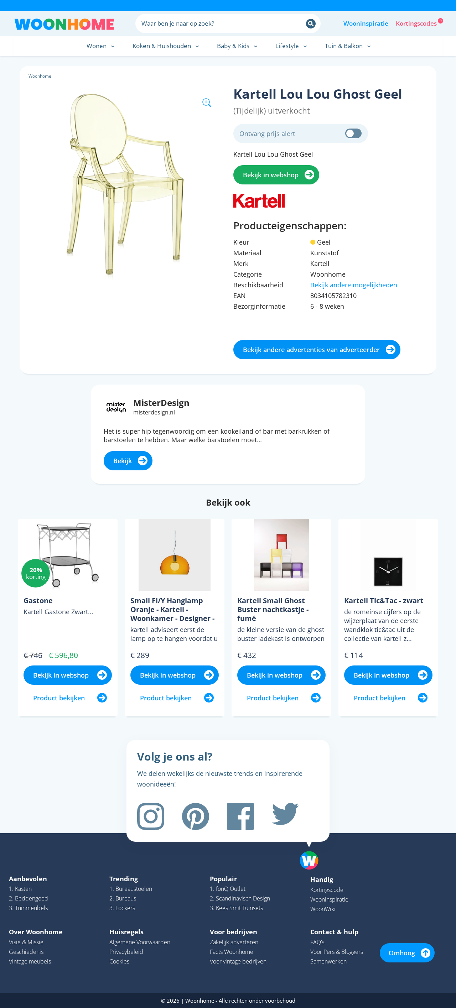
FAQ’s (317, 942)
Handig (321, 879)
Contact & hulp (334, 932)
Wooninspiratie (365, 23)
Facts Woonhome (231, 952)
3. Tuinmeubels (28, 908)
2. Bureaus (122, 898)
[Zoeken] (311, 23)
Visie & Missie (26, 942)
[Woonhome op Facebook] (240, 816)
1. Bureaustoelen (130, 889)
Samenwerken (328, 961)
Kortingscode (326, 890)
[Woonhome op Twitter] (285, 816)
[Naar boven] (312, 849)
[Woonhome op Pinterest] (195, 816)
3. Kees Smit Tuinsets (236, 908)
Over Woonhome (36, 932)
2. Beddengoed (28, 898)
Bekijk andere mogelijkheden (353, 285)
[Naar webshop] (259, 200)
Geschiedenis (26, 952)
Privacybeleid (126, 952)
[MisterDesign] (116, 406)
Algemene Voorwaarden (139, 942)
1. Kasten (20, 889)
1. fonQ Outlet (227, 889)
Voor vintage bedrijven (238, 961)
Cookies (119, 961)
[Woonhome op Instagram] (150, 816)
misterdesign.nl (154, 412)
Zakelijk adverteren (234, 942)
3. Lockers (122, 908)
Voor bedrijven (233, 932)
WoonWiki (323, 909)
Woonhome (39, 76)
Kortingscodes (417, 22)
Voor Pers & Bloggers (336, 952)
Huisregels (126, 932)
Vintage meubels (30, 961)
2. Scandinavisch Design (240, 898)
